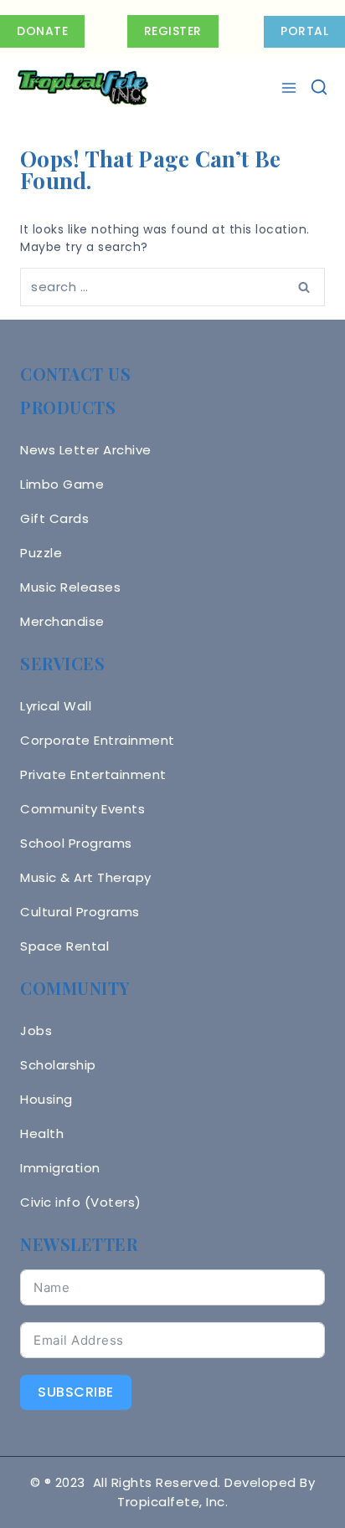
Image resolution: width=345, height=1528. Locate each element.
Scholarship (58, 1065)
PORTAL (304, 31)
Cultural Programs (80, 911)
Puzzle (41, 552)
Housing (46, 1099)
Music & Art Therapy (86, 877)
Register (173, 31)
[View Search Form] (319, 88)
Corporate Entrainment (97, 740)
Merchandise (62, 621)
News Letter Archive (86, 450)
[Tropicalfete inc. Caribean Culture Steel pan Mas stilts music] (83, 87)
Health (42, 1133)
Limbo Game (62, 484)
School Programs (76, 843)
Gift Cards (54, 518)
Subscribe (76, 1392)
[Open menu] (291, 87)
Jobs (36, 1030)
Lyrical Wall (55, 706)
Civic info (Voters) (81, 1202)
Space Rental (64, 946)
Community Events (82, 809)
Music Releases (70, 587)
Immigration (60, 1168)
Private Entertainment (93, 774)
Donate (42, 31)
